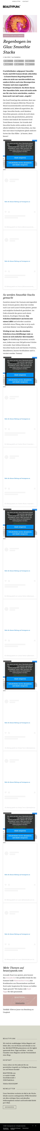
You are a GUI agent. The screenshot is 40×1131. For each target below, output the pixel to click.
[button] (8, 61)
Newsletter (16, 1)
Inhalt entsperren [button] (20, 158)
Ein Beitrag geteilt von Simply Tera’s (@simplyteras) (20, 748)
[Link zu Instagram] (35, 1125)
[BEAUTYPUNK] (12, 6)
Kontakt (26, 1)
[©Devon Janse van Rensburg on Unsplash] (20, 23)
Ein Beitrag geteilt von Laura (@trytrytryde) (17, 900)
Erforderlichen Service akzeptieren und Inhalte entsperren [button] (20, 164)
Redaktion (17, 57)
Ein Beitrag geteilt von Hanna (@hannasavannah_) (20, 227)
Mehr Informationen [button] (20, 154)
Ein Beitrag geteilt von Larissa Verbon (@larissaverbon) (21, 596)
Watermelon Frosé (21, 980)
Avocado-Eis (10, 978)
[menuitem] (16, 1)
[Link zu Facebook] (32, 1125)
